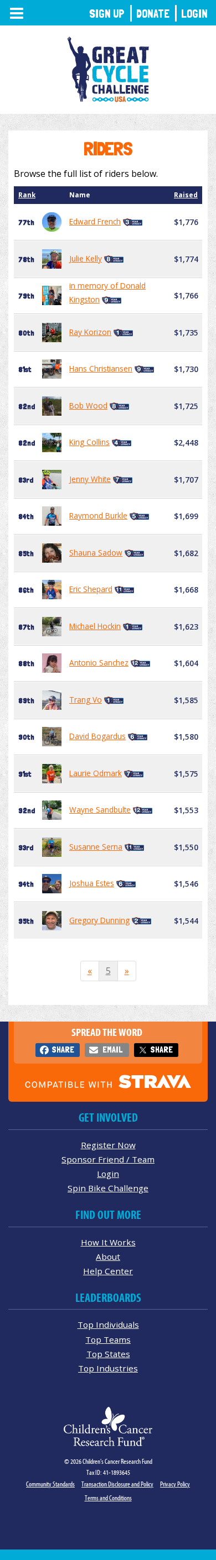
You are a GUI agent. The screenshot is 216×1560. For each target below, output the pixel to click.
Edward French (95, 221)
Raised (186, 195)
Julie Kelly (85, 258)
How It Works (108, 1242)
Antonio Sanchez (98, 662)
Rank (26, 195)
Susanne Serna (95, 846)
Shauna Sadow (95, 552)
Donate (152, 13)
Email (112, 1049)
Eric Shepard (90, 589)
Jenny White (90, 479)
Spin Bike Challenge (108, 1187)
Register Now (108, 1144)
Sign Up (107, 13)
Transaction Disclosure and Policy (117, 1484)
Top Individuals (108, 1324)
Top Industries (108, 1368)
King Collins (89, 442)
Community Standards (50, 1484)
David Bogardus (97, 736)
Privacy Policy (175, 1484)
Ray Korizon (90, 332)
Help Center (108, 1270)
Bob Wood (88, 405)
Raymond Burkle (98, 515)
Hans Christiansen (100, 368)
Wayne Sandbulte (100, 809)
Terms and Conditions (108, 1498)
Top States (108, 1353)
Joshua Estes (91, 883)
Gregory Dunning (99, 920)
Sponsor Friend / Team (108, 1159)
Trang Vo (85, 699)
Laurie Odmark (95, 773)
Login (194, 13)
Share (63, 1049)
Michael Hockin (95, 626)
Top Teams (108, 1339)
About (108, 1256)
